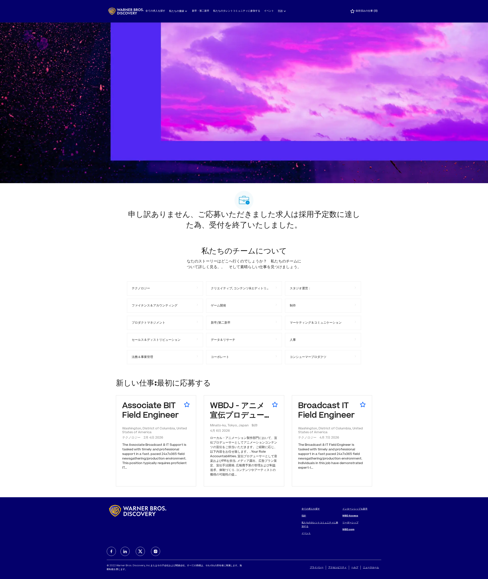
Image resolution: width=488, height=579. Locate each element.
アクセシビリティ (337, 567)
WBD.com (348, 529)
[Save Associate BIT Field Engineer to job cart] (187, 405)
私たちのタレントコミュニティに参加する (236, 11)
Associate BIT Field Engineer (150, 411)
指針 (304, 516)
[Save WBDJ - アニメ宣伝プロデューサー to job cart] (275, 405)
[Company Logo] (126, 11)
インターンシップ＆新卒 (355, 509)
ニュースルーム (371, 567)
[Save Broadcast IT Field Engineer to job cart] (363, 405)
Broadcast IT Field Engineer (326, 411)
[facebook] (111, 551)
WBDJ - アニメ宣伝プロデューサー (237, 412)
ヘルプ (354, 567)
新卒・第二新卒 (200, 11)
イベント (269, 11)
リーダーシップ (350, 523)
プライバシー (316, 567)
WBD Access (350, 516)
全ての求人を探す (155, 11)
